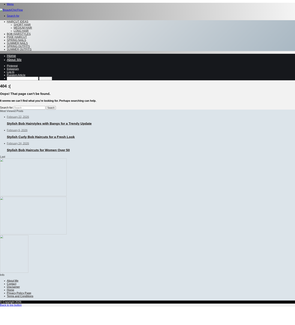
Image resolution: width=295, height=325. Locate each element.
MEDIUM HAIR (23, 27)
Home (11, 56)
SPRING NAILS (16, 40)
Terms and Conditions (20, 296)
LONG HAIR (21, 30)
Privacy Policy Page (19, 293)
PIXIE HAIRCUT (17, 37)
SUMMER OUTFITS (19, 49)
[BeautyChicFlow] (11, 10)
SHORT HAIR (22, 24)
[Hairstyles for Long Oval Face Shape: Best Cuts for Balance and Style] (33, 233)
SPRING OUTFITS (18, 46)
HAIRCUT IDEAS (17, 21)
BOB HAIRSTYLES (19, 34)
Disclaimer (13, 286)
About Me (14, 59)
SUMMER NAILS (17, 43)
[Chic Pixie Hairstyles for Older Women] (14, 271)
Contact (11, 283)
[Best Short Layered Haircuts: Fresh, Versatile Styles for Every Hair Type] (33, 195)
